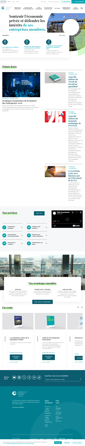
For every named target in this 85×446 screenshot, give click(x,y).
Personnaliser (77, 443)
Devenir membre (79, 1)
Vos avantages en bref (58, 408)
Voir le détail (14, 362)
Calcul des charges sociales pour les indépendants (48, 419)
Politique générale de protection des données (20, 443)
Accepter (58, 443)
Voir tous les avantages (42, 302)
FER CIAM (3, 1)
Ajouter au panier (16, 357)
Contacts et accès (54, 1)
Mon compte (66, 1)
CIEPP (9, 1)
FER (13, 1)
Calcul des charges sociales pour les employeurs (48, 410)
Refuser (67, 443)
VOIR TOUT (62, 35)
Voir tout (39, 213)
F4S (17, 1)
